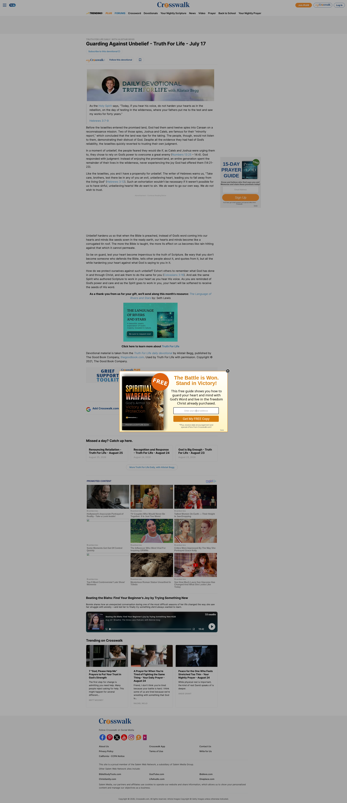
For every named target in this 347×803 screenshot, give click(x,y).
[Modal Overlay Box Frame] (173, 401)
